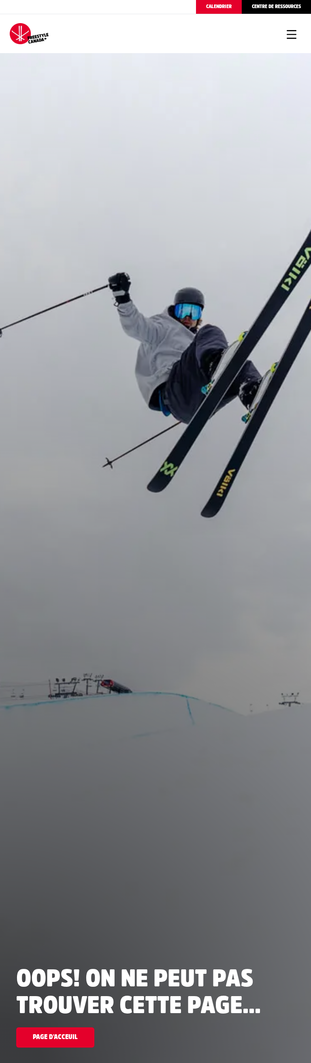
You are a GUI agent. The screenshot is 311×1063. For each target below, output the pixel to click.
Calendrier (219, 7)
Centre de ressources (276, 7)
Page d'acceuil (55, 1037)
